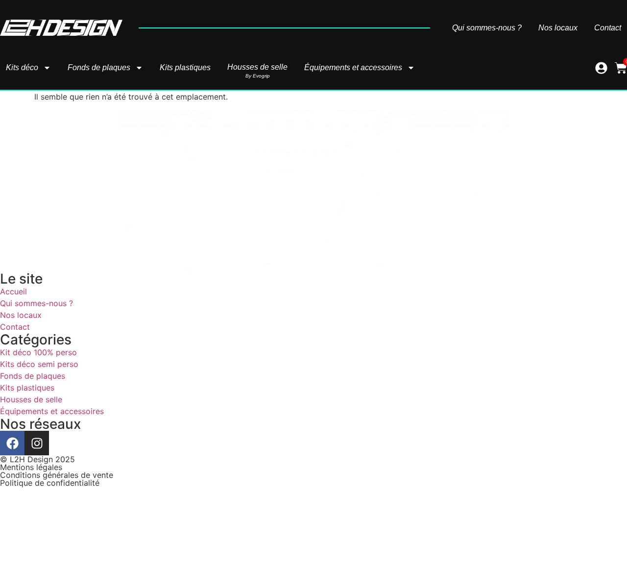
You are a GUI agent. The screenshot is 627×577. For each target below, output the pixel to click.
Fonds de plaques (99, 67)
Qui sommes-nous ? (487, 28)
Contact (607, 28)
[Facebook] (12, 443)
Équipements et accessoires (353, 67)
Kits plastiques (185, 67)
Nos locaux (558, 28)
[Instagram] (36, 443)
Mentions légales (31, 467)
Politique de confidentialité (49, 483)
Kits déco (22, 67)
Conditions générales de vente (56, 475)
